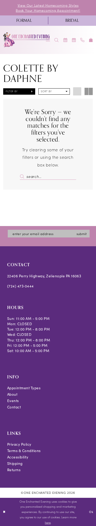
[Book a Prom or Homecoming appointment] (74, 40)
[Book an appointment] (65, 40)
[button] (91, 40)
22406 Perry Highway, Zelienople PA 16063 (44, 275)
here (48, 522)
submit (82, 233)
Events (13, 400)
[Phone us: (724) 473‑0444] (82, 40)
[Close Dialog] (4, 512)
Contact (14, 407)
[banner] (26, 40)
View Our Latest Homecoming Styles (48, 5)
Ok (91, 512)
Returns (14, 469)
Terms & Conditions (24, 450)
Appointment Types (24, 387)
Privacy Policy (19, 444)
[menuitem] (24, 20)
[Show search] (56, 40)
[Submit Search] (23, 176)
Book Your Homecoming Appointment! (48, 10)
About (12, 394)
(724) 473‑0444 (20, 286)
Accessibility (17, 457)
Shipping (15, 463)
